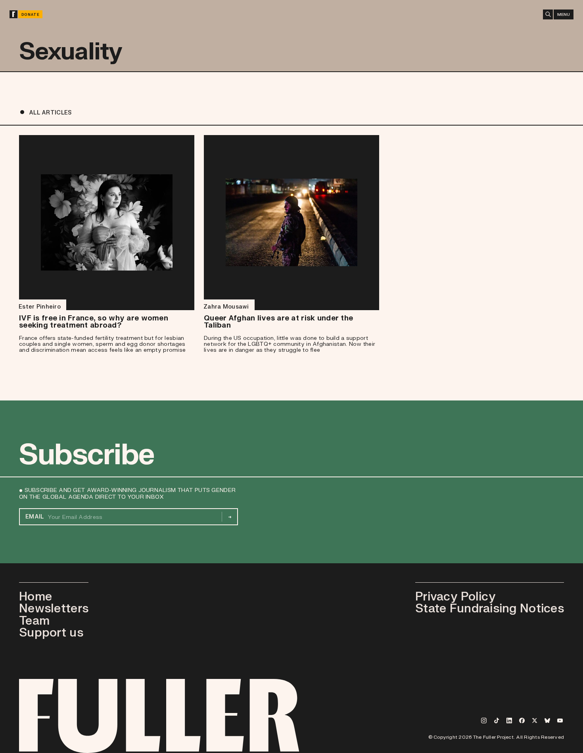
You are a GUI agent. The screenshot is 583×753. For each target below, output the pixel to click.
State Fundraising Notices (489, 607)
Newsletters (53, 607)
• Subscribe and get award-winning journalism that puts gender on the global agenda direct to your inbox (127, 493)
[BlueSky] (547, 720)
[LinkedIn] (509, 720)
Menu (563, 14)
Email (34, 516)
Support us (51, 632)
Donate (30, 14)
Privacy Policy (455, 596)
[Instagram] (484, 720)
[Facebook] (522, 720)
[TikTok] (497, 720)
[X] (535, 720)
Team (34, 620)
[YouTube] (560, 720)
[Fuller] (13, 14)
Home (35, 596)
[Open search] (548, 14)
